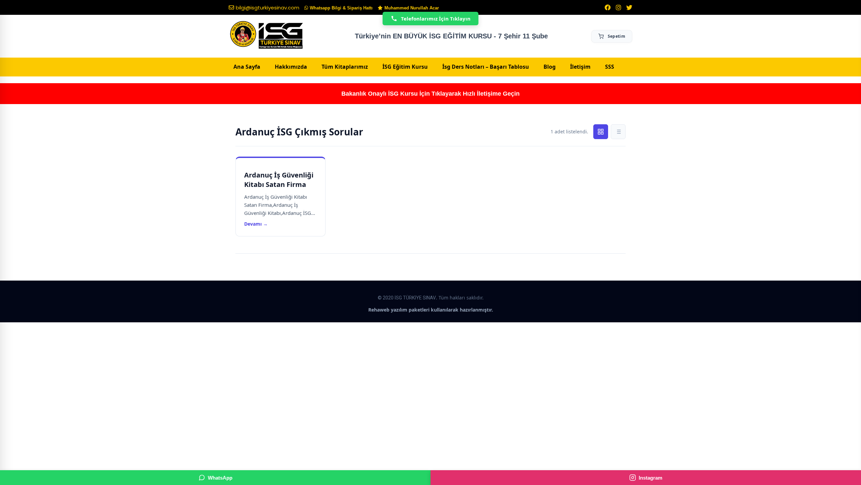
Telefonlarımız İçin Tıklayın (436, 18)
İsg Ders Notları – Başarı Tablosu (485, 66)
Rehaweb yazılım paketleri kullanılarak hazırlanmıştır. (430, 309)
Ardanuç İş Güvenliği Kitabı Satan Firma (278, 179)
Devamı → (256, 224)
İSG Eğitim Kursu (405, 66)
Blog (550, 66)
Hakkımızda (291, 66)
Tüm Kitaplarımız (345, 66)
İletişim (580, 66)
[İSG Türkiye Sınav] (266, 35)
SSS (609, 66)
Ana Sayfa (246, 66)
